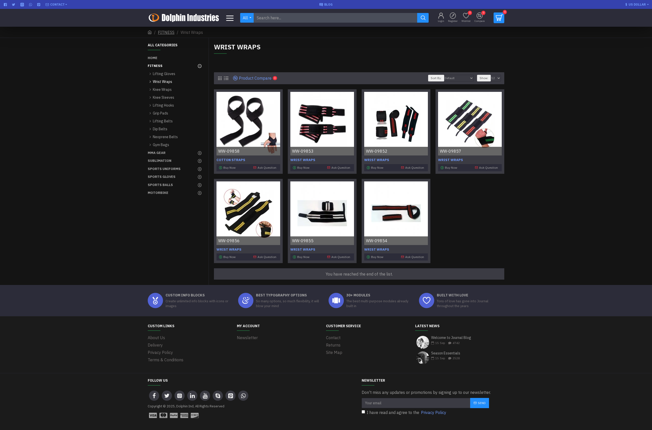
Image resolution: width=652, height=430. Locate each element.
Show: (484, 78)
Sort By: (436, 78)
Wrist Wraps (302, 160)
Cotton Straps (230, 160)
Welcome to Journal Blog (451, 338)
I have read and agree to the (406, 412)
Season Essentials (445, 353)
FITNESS (166, 32)
